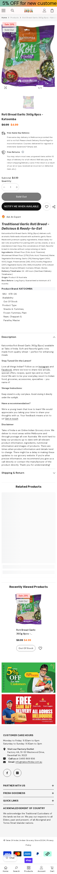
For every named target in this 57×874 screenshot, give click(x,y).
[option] (28, 56)
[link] (28, 567)
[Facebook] (7, 773)
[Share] (53, 207)
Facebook (7, 369)
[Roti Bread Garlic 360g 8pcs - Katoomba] (29, 609)
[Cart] (52, 10)
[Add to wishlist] (47, 207)
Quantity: (7, 181)
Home (4, 17)
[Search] (12, 10)
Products (14, 17)
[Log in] (44, 10)
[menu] (3, 10)
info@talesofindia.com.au (29, 761)
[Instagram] (17, 773)
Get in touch (11, 418)
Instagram (44, 366)
